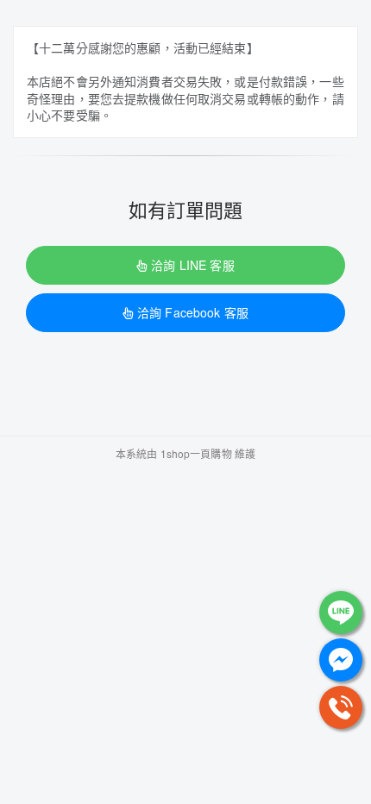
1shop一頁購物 (196, 453)
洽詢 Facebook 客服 (192, 312)
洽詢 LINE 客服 (192, 264)
